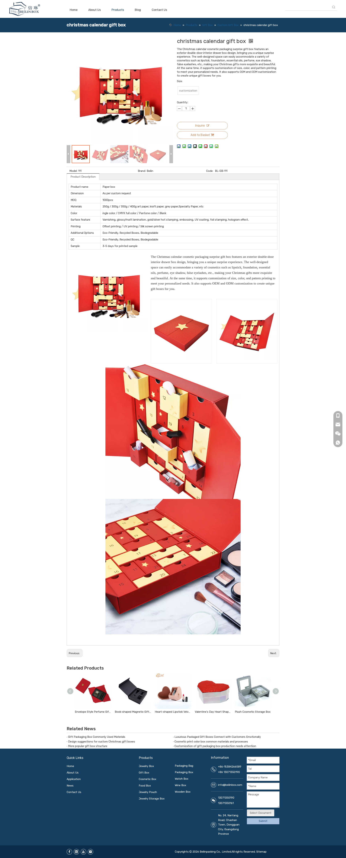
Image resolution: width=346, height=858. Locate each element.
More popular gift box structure (87, 746)
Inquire (200, 125)
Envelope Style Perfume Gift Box (93, 711)
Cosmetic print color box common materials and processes (211, 741)
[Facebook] (69, 852)
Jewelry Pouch (148, 792)
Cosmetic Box (147, 779)
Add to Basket (200, 135)
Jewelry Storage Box (152, 798)
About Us (73, 772)
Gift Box (144, 772)
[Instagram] (90, 852)
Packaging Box (184, 772)
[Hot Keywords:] (334, 7)
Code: (209, 171)
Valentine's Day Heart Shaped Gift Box (213, 711)
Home (70, 766)
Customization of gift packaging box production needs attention (215, 746)
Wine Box (180, 785)
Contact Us (74, 792)
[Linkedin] (76, 852)
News (70, 785)
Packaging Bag (184, 765)
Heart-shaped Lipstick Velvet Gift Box (173, 711)
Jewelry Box (146, 766)
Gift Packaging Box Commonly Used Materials (96, 736)
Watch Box (181, 778)
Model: (73, 171)
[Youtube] (83, 852)
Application (74, 779)
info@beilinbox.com (230, 785)
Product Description (83, 176)
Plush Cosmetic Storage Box (252, 711)
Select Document (260, 812)
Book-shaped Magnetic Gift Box (133, 711)
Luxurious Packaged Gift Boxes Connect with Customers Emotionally (217, 736)
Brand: (142, 171)
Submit (263, 821)
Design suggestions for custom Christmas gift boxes (101, 741)
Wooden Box (182, 791)
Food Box (145, 785)
